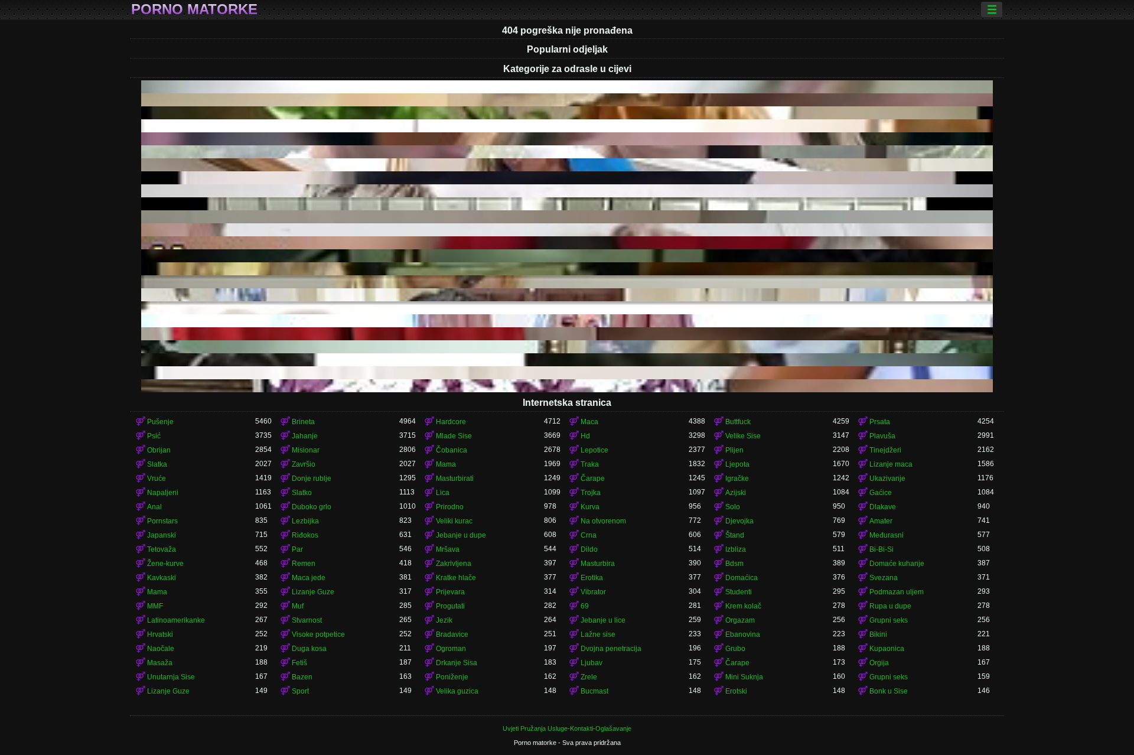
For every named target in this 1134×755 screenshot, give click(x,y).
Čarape (593, 478)
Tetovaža (161, 549)
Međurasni (886, 535)
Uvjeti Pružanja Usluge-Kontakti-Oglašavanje (567, 728)
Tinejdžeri (885, 450)
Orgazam (740, 620)
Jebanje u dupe (461, 535)
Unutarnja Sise (171, 677)
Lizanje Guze (313, 592)
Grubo (735, 649)
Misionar (306, 450)
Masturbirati (455, 478)
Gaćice (880, 493)
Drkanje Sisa (456, 663)
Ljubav (591, 663)
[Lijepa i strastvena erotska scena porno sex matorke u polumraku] (567, 203)
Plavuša (882, 436)
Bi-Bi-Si (881, 549)
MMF (155, 606)
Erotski (736, 691)
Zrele (589, 677)
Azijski (735, 493)
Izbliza (735, 549)
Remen (303, 563)
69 (585, 606)
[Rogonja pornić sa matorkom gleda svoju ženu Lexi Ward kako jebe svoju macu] (567, 151)
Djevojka (739, 521)
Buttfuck (738, 422)
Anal (154, 507)
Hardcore (451, 422)
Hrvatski (160, 634)
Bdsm (734, 563)
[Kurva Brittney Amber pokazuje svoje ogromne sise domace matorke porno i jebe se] (567, 346)
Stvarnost (307, 620)
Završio (303, 464)
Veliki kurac (454, 521)
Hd (585, 436)
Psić (154, 436)
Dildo (589, 549)
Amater (880, 521)
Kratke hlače (456, 578)
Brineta (303, 422)
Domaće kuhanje (896, 563)
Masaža (159, 663)
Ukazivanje (887, 478)
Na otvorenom (603, 521)
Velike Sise (743, 436)
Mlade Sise (454, 436)
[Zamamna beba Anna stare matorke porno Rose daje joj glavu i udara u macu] (567, 112)
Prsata (879, 422)
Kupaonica (886, 649)
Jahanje (305, 436)
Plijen (734, 450)
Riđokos (305, 535)
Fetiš (299, 663)
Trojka (591, 493)
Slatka (157, 464)
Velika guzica (457, 691)
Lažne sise (598, 634)
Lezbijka (305, 521)
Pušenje (160, 422)
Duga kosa (309, 649)
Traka (590, 464)
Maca (589, 422)
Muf (298, 606)
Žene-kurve (165, 563)
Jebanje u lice (603, 620)
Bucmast (594, 691)
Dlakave (882, 507)
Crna (589, 535)
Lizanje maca (891, 464)
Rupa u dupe (890, 606)
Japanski (161, 535)
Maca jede (308, 578)
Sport (300, 691)
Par (297, 549)
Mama (446, 464)
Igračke (737, 478)
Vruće (156, 478)
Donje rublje (311, 478)
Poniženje (452, 677)
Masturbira (598, 563)
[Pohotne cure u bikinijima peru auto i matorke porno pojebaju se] (567, 255)
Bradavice (452, 634)
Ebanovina (742, 634)
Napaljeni (162, 493)
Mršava (448, 549)
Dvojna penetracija (611, 649)
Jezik (444, 620)
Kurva (590, 507)
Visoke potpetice (318, 634)
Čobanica (451, 450)
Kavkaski (161, 578)
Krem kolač (743, 606)
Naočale (160, 649)
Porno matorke (194, 9)
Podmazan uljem (896, 592)
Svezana (883, 578)
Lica (442, 493)
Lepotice (594, 450)
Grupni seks (888, 620)
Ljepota (737, 464)
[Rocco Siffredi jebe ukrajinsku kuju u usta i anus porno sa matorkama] (567, 190)
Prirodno (450, 507)
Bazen (302, 677)
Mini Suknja (744, 677)
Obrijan (159, 450)
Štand (734, 535)
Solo (732, 507)
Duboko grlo (311, 507)
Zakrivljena (453, 563)
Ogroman (451, 649)
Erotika (592, 578)
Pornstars (162, 521)
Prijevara (450, 592)
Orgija (879, 663)
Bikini (878, 634)
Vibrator (593, 592)
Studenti (738, 592)
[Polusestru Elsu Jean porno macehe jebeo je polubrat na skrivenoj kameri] (567, 385)
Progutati (450, 606)
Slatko (302, 493)
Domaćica (741, 578)
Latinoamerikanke (176, 620)
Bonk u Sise (888, 691)
